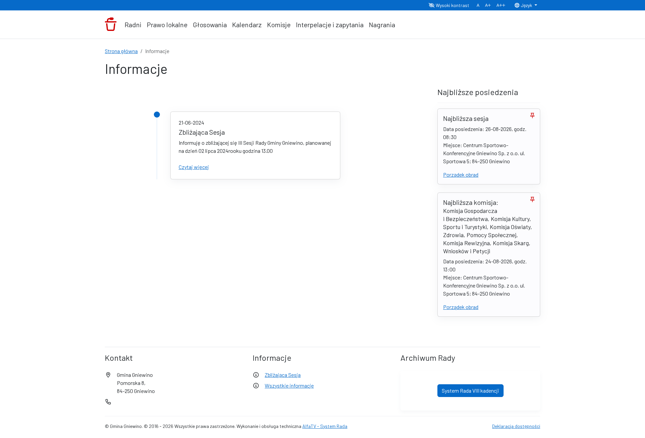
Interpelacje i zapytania (329, 24)
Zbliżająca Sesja (283, 374)
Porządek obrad (460, 174)
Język (526, 5)
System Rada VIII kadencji (470, 390)
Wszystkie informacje (289, 385)
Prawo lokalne (167, 24)
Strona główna (121, 51)
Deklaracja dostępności (516, 426)
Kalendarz (247, 24)
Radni (133, 24)
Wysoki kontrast (452, 5)
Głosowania (210, 24)
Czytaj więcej (194, 167)
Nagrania (382, 24)
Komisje (279, 24)
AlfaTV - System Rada (324, 426)
